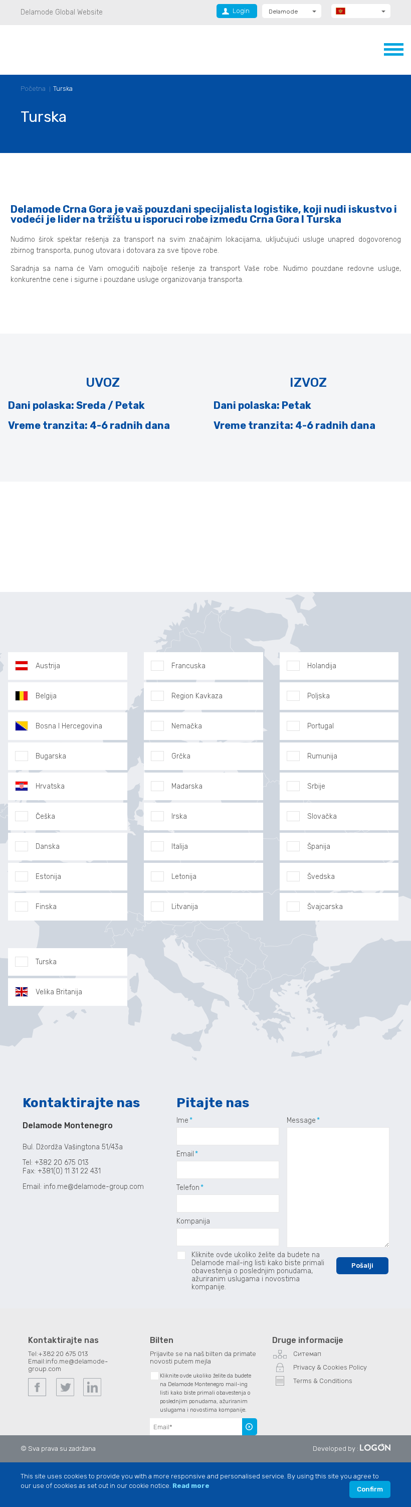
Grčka (180, 756)
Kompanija (193, 1222)
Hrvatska (50, 786)
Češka (45, 816)
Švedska (321, 876)
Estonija (48, 876)
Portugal (320, 726)
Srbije (316, 786)
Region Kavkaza (197, 696)
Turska (63, 88)
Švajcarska (325, 906)
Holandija (321, 666)
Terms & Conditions (322, 1381)
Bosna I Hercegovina (69, 726)
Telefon (187, 1188)
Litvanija (184, 906)
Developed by (334, 1448)
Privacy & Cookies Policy (330, 1367)
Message (301, 1121)
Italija (179, 846)
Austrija (48, 666)
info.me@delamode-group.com (95, 1186)
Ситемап (307, 1354)
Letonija (183, 876)
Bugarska (51, 756)
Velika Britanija (59, 992)
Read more (191, 1485)
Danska (48, 846)
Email (185, 1154)
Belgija (46, 696)
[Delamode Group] (70, 49)
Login (241, 11)
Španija (318, 846)
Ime (182, 1121)
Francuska (188, 666)
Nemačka (186, 726)
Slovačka (322, 816)
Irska (179, 816)
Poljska (318, 696)
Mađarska (186, 786)
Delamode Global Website (62, 12)
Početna (33, 88)
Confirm (370, 1489)
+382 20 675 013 (63, 1354)
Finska (46, 906)
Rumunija (322, 756)
